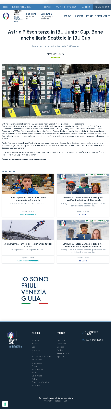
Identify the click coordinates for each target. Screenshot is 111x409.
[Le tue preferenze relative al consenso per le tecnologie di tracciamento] (5, 404)
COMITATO (68, 16)
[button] (86, 7)
